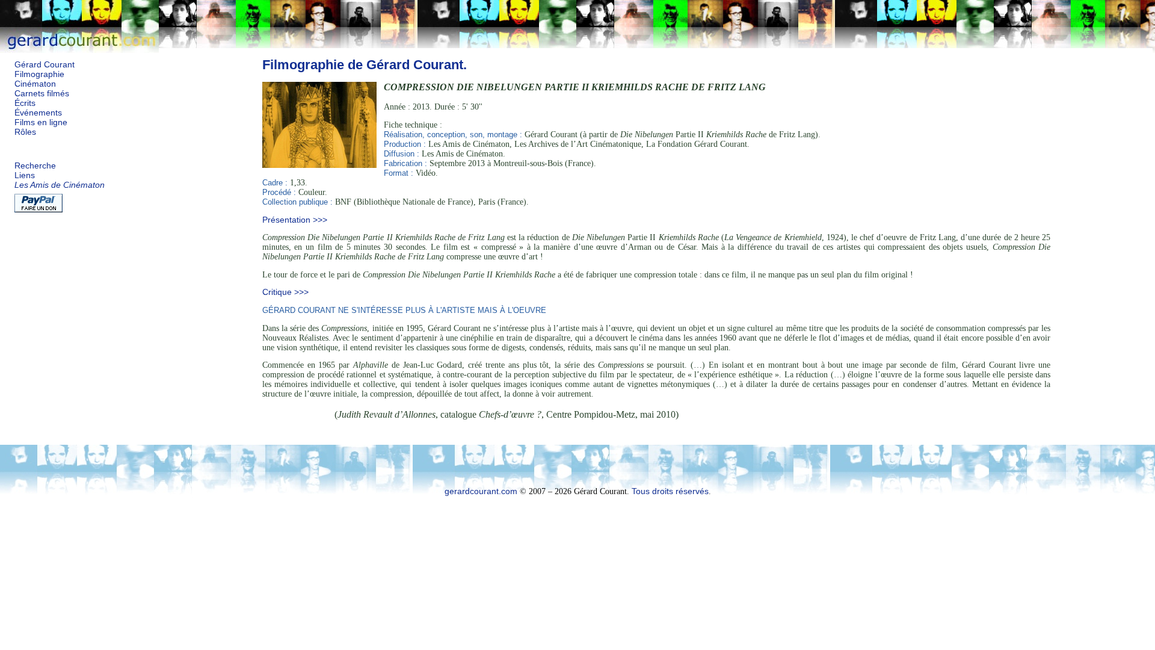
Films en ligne (40, 122)
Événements (38, 112)
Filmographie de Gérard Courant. (364, 64)
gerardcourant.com (481, 491)
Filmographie (39, 74)
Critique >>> (285, 292)
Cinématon (35, 83)
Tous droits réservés (670, 491)
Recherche (35, 165)
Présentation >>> (294, 219)
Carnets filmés (41, 93)
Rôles (25, 132)
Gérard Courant (44, 64)
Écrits (24, 103)
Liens (24, 175)
